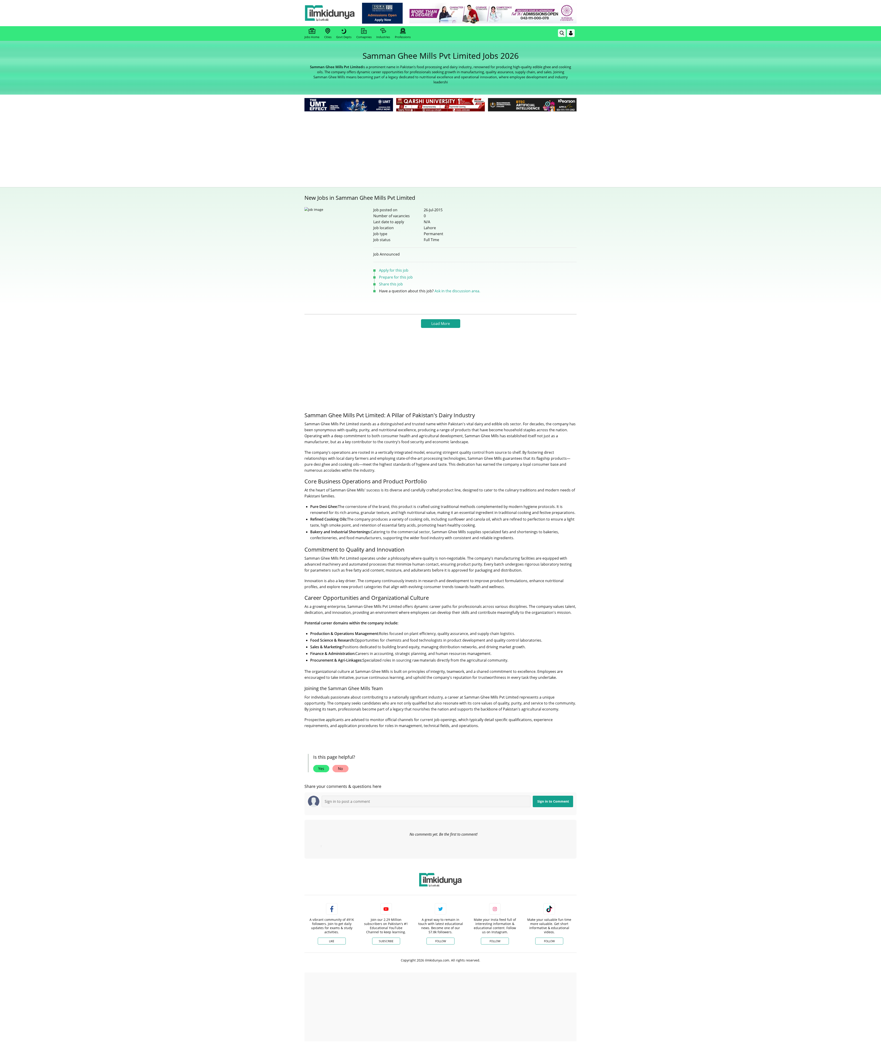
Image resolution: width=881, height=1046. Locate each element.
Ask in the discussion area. (457, 290)
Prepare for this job (396, 277)
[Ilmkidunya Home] (329, 13)
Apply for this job (393, 270)
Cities (328, 37)
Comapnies (364, 37)
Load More (440, 323)
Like (331, 941)
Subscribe (386, 941)
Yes (321, 768)
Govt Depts (343, 37)
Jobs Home (311, 37)
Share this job (391, 284)
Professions (403, 37)
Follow (440, 941)
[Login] (571, 33)
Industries (383, 37)
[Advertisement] (440, 147)
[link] (382, 13)
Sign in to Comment (553, 801)
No (340, 768)
